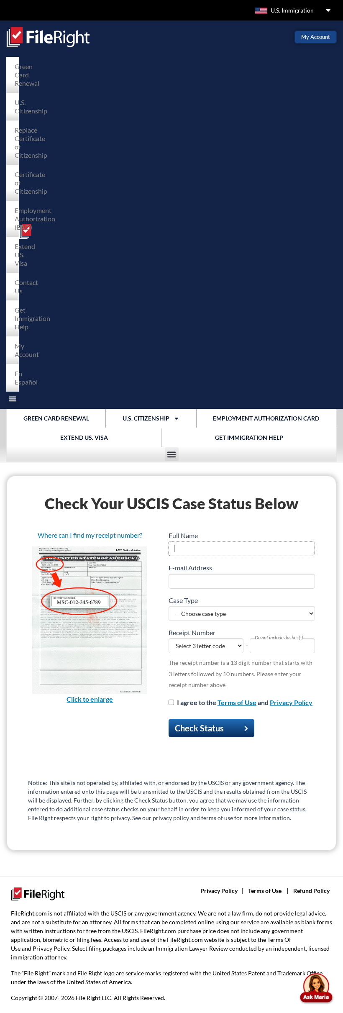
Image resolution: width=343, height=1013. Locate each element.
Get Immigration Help (19, 318)
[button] (12, 398)
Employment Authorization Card (266, 418)
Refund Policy (311, 890)
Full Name (183, 535)
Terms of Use (237, 702)
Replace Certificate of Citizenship (19, 142)
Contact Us (19, 286)
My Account (19, 350)
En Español (19, 377)
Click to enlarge (90, 699)
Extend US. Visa (19, 254)
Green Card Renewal (19, 74)
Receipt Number (192, 632)
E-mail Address (190, 568)
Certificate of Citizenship (19, 182)
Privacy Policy (291, 702)
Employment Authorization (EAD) (19, 218)
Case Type (183, 600)
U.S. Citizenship (19, 106)
